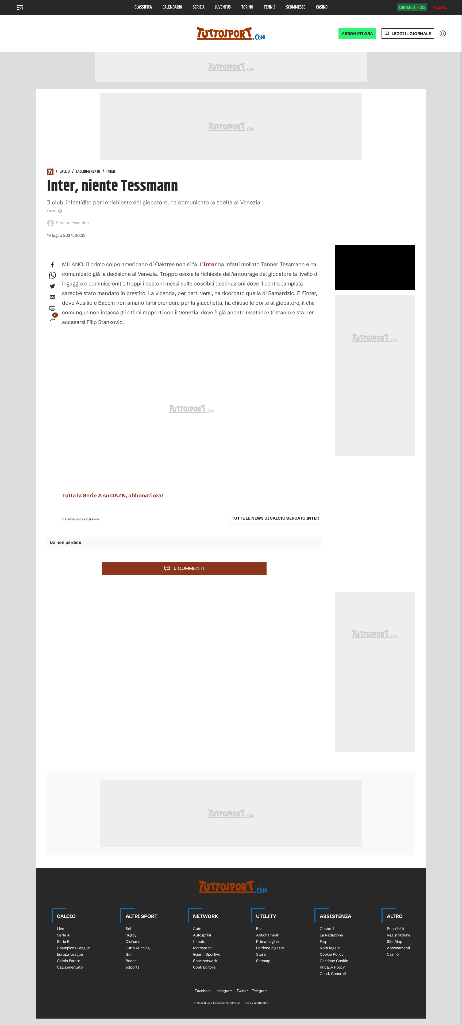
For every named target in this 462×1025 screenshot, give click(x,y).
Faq (323, 941)
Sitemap (263, 960)
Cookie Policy (332, 954)
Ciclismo (133, 941)
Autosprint (202, 935)
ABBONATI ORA (357, 34)
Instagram (224, 991)
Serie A (199, 7)
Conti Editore (204, 967)
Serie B (63, 941)
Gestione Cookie (334, 960)
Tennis (269, 7)
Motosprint (202, 948)
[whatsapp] (52, 275)
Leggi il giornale (411, 34)
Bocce (131, 960)
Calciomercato (88, 172)
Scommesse (295, 7)
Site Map (394, 941)
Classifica (143, 7)
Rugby (131, 935)
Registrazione (398, 935)
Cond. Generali (333, 973)
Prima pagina (267, 941)
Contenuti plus (412, 7)
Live (441, 7)
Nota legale (330, 948)
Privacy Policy (332, 967)
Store (261, 954)
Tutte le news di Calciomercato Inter (275, 518)
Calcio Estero (68, 960)
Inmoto (199, 941)
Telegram (260, 991)
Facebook (203, 991)
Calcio (65, 172)
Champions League (73, 948)
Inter (110, 172)
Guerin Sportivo (206, 954)
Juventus (223, 7)
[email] (52, 297)
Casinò (322, 7)
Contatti (327, 928)
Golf (129, 954)
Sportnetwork (205, 960)
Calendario (172, 7)
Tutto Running (138, 948)
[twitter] (52, 286)
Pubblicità (395, 928)
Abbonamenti (267, 935)
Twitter (242, 991)
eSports (132, 967)
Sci (128, 928)
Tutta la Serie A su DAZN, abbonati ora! (112, 495)
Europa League (70, 954)
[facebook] (52, 265)
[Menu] (20, 7)
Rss (259, 928)
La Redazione (331, 935)
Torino (247, 7)
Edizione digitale (270, 948)
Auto (197, 928)
